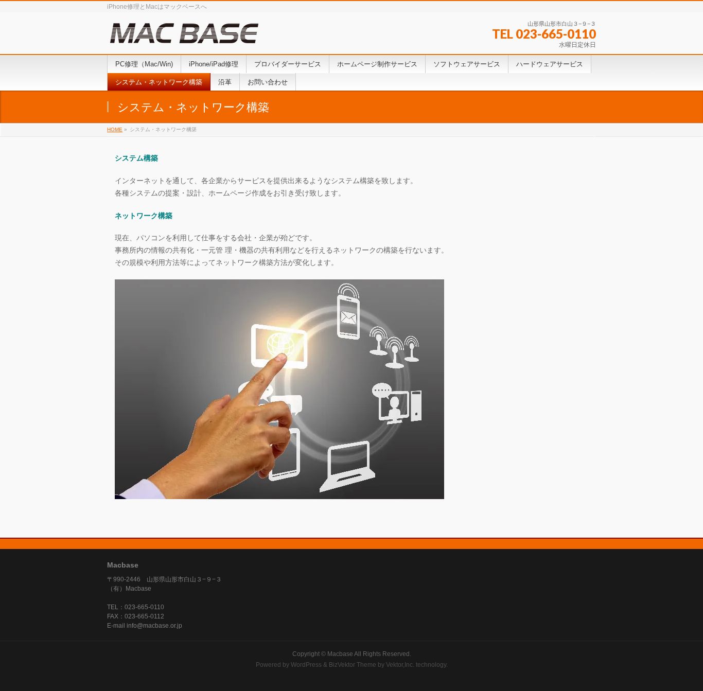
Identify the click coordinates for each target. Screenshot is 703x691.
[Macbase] (184, 33)
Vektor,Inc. (400, 664)
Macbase (340, 654)
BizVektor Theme (352, 664)
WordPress (306, 664)
